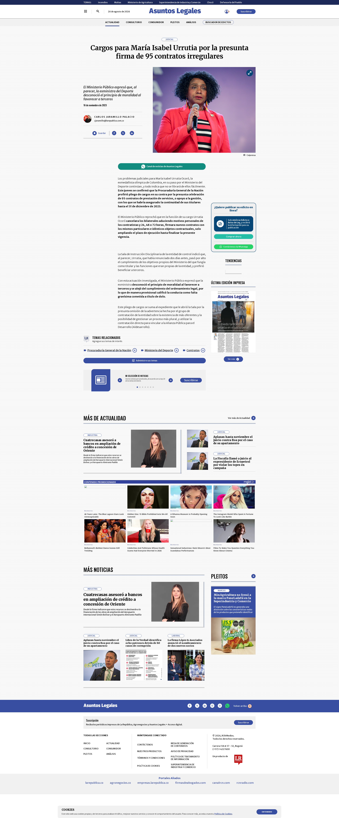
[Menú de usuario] (227, 11)
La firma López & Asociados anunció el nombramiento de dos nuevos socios (185, 643)
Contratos (193, 350)
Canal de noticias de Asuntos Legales (164, 166)
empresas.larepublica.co (153, 782)
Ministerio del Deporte (159, 350)
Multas (117, 2)
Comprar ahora (233, 236)
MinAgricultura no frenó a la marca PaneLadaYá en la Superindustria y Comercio (232, 598)
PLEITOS (175, 22)
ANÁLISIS (191, 22)
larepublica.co (94, 782)
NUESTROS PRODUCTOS (149, 751)
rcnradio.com (245, 782)
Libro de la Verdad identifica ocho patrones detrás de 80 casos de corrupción (143, 643)
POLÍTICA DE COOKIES (148, 765)
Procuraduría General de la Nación (109, 350)
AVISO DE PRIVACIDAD (182, 751)
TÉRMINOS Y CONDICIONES (151, 758)
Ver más (231, 359)
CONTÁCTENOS (145, 744)
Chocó (210, 2)
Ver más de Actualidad (239, 418)
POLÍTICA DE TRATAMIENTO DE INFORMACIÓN (185, 758)
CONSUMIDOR (156, 22)
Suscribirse (246, 11)
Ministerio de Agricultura (140, 2)
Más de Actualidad (104, 418)
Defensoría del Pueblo (231, 2)
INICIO (86, 743)
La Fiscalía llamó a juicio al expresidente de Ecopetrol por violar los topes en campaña (232, 463)
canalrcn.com (221, 782)
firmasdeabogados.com (190, 782)
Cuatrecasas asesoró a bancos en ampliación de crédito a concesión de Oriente (102, 445)
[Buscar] (98, 11)
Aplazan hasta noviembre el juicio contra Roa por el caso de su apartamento (233, 440)
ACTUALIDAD (112, 22)
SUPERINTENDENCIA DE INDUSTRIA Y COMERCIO (183, 765)
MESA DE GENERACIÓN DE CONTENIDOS (182, 744)
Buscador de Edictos (218, 22)
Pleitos (219, 576)
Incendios (103, 2)
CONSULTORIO (134, 22)
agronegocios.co (120, 782)
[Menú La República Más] (85, 11)
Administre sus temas (146, 360)
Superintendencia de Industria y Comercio (179, 2)
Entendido (267, 812)
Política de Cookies (223, 814)
